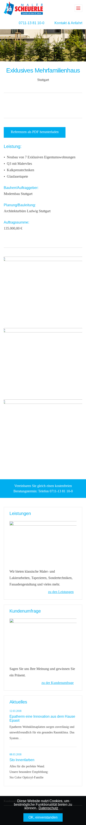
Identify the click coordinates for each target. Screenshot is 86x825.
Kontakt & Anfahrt (68, 23)
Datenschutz (48, 808)
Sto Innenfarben (21, 760)
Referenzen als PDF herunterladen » (35, 134)
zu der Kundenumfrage (57, 683)
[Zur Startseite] (23, 8)
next (51, 105)
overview (42, 105)
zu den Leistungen (61, 592)
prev (33, 105)
